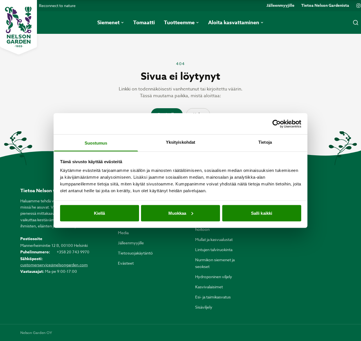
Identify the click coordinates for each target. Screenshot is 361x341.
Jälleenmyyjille (280, 5)
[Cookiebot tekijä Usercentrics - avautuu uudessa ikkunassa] (276, 123)
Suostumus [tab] (96, 143)
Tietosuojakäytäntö (135, 253)
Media (123, 232)
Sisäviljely (203, 307)
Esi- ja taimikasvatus (213, 297)
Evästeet (126, 263)
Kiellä (99, 213)
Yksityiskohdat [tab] (180, 142)
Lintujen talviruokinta (213, 249)
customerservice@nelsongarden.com (54, 264)
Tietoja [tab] (265, 142)
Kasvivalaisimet (209, 286)
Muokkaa (177, 213)
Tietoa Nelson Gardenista (325, 5)
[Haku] (355, 22)
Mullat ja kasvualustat (214, 239)
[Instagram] (358, 5)
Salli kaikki (261, 213)
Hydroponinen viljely (213, 276)
